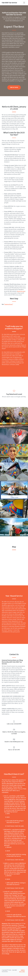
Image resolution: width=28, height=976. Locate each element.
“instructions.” (8, 304)
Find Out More (14, 87)
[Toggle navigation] (24, 2)
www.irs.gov (21, 291)
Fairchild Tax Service (9, 3)
